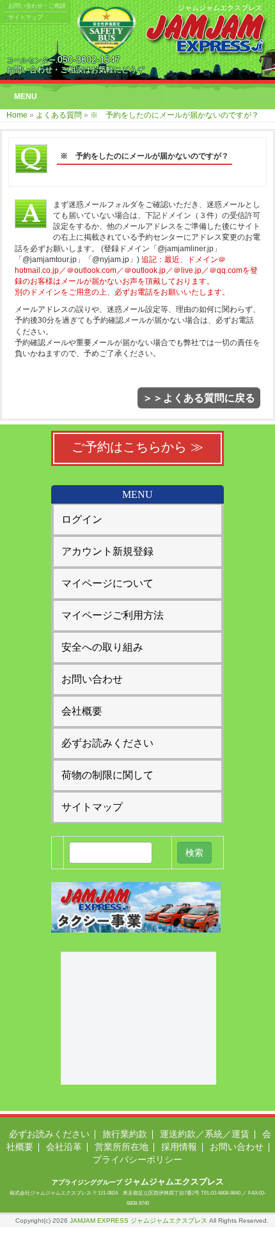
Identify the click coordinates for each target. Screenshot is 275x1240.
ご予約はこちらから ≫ (137, 447)
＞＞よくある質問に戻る (199, 397)
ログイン (81, 519)
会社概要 (81, 711)
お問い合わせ (92, 679)
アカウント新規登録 (107, 551)
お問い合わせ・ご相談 (37, 6)
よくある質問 (59, 115)
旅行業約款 (124, 1134)
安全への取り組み (102, 647)
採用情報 (179, 1147)
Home (17, 115)
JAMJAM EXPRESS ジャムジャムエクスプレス (138, 1220)
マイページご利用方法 (112, 615)
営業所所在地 (121, 1147)
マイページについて (107, 583)
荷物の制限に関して (107, 775)
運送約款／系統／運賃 (204, 1134)
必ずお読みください (107, 743)
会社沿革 (64, 1147)
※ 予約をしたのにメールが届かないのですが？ (174, 115)
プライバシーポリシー (137, 1159)
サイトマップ (25, 17)
